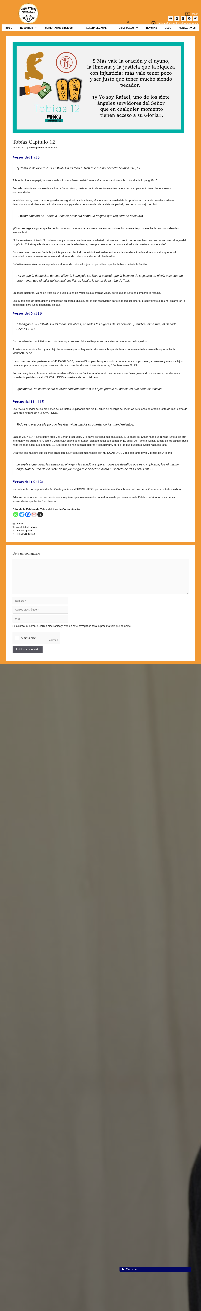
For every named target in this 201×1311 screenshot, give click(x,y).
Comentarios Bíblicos (59, 28)
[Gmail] (34, 514)
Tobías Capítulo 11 (25, 530)
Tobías (19, 523)
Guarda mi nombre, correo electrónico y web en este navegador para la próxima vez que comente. (73, 625)
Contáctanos (187, 28)
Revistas (151, 28)
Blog (168, 28)
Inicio (8, 28)
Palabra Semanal (96, 28)
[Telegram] (176, 18)
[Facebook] (189, 18)
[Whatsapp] (15, 514)
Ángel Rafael (22, 527)
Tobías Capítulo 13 (25, 534)
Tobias (33, 527)
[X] (40, 514)
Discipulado (126, 28)
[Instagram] (183, 18)
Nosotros (26, 28)
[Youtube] (170, 18)
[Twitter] (195, 18)
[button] (28, 27)
